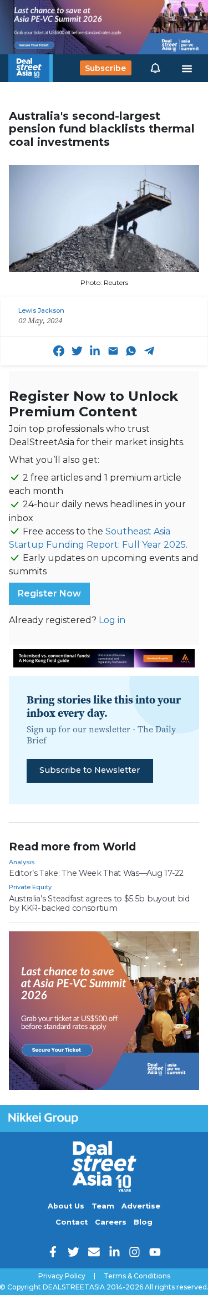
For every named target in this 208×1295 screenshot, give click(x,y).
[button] (155, 68)
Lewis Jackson (41, 310)
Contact (71, 1222)
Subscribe (105, 68)
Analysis (21, 862)
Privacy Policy (61, 1276)
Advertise (140, 1206)
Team (103, 1206)
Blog (143, 1222)
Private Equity (30, 887)
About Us (66, 1206)
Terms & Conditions (137, 1276)
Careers (110, 1222)
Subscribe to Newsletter (89, 770)
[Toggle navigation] (187, 68)
